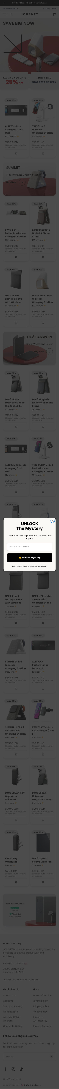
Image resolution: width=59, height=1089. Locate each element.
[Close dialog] (53, 521)
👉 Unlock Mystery (29, 557)
